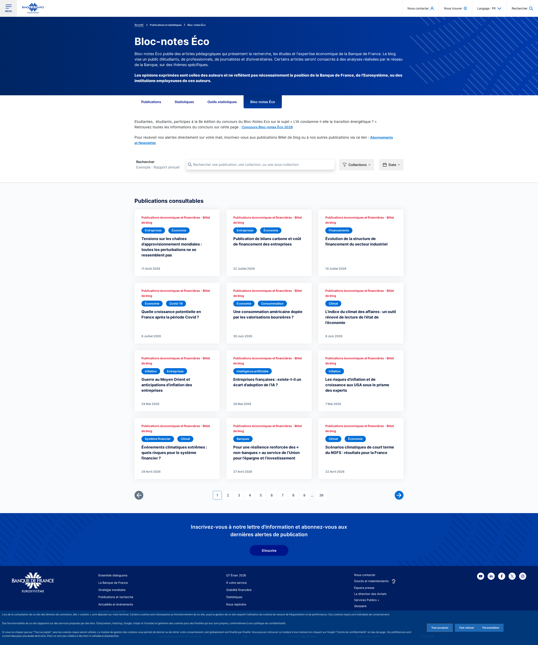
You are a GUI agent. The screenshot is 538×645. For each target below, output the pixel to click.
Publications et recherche (115, 597)
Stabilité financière (239, 590)
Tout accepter (439, 627)
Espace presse (364, 587)
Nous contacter (364, 575)
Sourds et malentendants (371, 581)
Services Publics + (366, 600)
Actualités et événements (115, 604)
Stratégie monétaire (111, 590)
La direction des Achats (370, 594)
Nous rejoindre (236, 604)
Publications (151, 102)
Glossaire (360, 606)
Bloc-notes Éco (262, 102)
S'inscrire (269, 550)
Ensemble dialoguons (112, 575)
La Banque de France (113, 582)
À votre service (236, 582)
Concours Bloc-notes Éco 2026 (267, 127)
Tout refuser (466, 627)
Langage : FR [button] (486, 8)
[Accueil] (37, 583)
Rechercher (145, 162)
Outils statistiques (222, 102)
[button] (522, 8)
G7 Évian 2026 (236, 575)
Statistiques (184, 102)
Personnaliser (491, 627)
